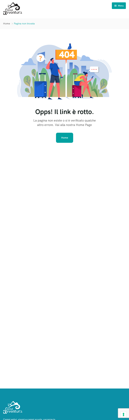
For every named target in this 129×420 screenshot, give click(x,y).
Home (6, 23)
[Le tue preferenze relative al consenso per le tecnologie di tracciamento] (123, 414)
